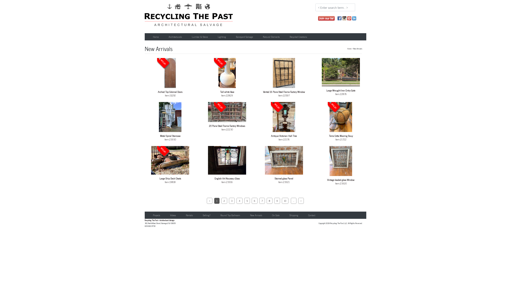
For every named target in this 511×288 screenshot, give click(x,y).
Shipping (293, 215)
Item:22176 (284, 122)
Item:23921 (284, 180)
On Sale (275, 215)
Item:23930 (170, 137)
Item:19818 (170, 165)
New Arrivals (256, 215)
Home (156, 37)
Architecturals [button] (175, 37)
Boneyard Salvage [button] (244, 37)
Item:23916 (227, 180)
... (293, 201)
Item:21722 (341, 122)
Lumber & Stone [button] (200, 37)
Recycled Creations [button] (298, 37)
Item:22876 (340, 92)
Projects (156, 215)
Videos (173, 215)
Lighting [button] (222, 37)
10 (285, 201)
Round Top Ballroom (230, 215)
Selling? (206, 215)
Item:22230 (227, 117)
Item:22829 (225, 78)
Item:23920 (341, 181)
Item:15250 (170, 78)
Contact (311, 215)
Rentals (189, 215)
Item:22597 (284, 93)
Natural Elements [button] (271, 37)
